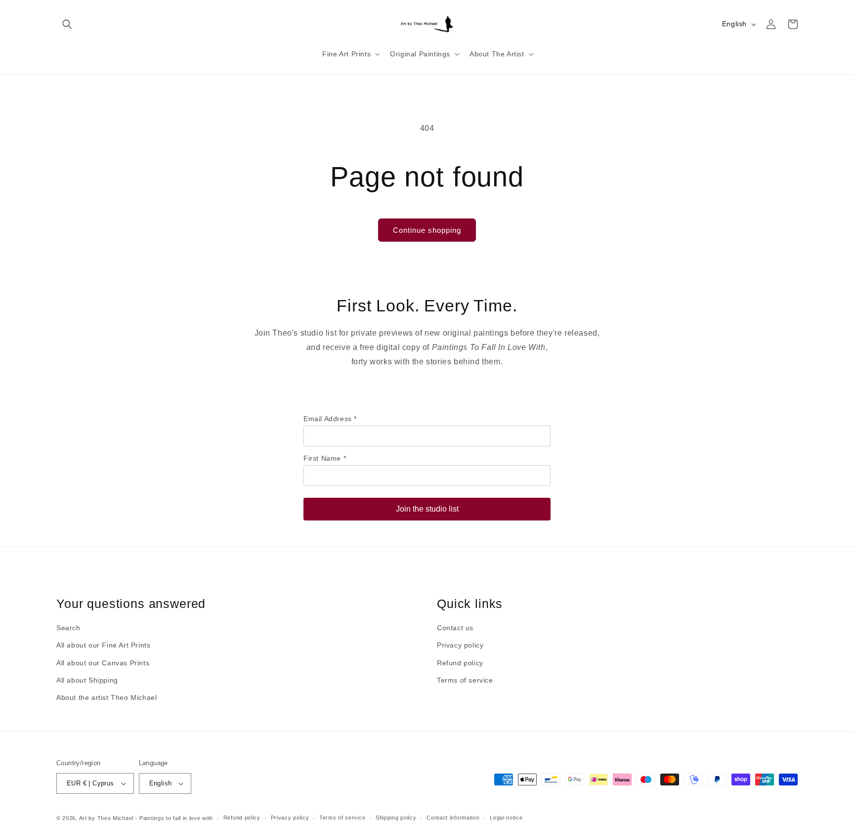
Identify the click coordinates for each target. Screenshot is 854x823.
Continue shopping (427, 230)
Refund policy (460, 663)
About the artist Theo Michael (106, 697)
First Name (324, 458)
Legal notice (506, 818)
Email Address (330, 419)
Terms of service (465, 680)
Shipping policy (396, 818)
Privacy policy (460, 645)
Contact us (455, 628)
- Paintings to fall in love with (174, 818)
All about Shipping (87, 680)
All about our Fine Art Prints (103, 645)
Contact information (453, 818)
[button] (67, 24)
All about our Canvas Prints (102, 663)
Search (68, 628)
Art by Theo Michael (106, 818)
